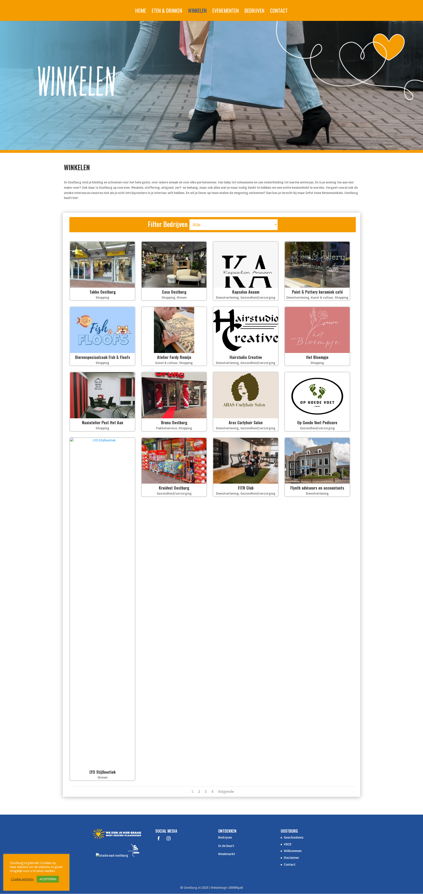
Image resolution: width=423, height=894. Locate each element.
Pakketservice (166, 428)
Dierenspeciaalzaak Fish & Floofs (102, 357)
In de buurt (226, 846)
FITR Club (246, 488)
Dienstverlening (227, 298)
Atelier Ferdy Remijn (174, 357)
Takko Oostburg (102, 292)
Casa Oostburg (174, 292)
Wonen (182, 298)
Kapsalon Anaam (245, 292)
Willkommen (293, 851)
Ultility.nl (236, 888)
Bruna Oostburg (174, 422)
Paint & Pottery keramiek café (317, 292)
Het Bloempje (317, 357)
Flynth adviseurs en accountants (317, 488)
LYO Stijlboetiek (102, 772)
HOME (140, 11)
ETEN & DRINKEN (167, 11)
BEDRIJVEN (254, 11)
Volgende (226, 791)
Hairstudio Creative (246, 357)
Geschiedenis (293, 837)
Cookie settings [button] (22, 879)
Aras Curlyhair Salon (246, 422)
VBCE (287, 844)
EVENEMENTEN (225, 11)
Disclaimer (291, 858)
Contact (289, 865)
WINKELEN (197, 11)
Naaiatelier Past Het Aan (102, 422)
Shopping (102, 298)
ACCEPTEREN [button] (47, 879)
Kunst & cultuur (322, 298)
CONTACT (279, 11)
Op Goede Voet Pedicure (317, 422)
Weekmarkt (226, 854)
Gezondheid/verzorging (257, 298)
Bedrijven (225, 837)
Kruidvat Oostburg (174, 488)
